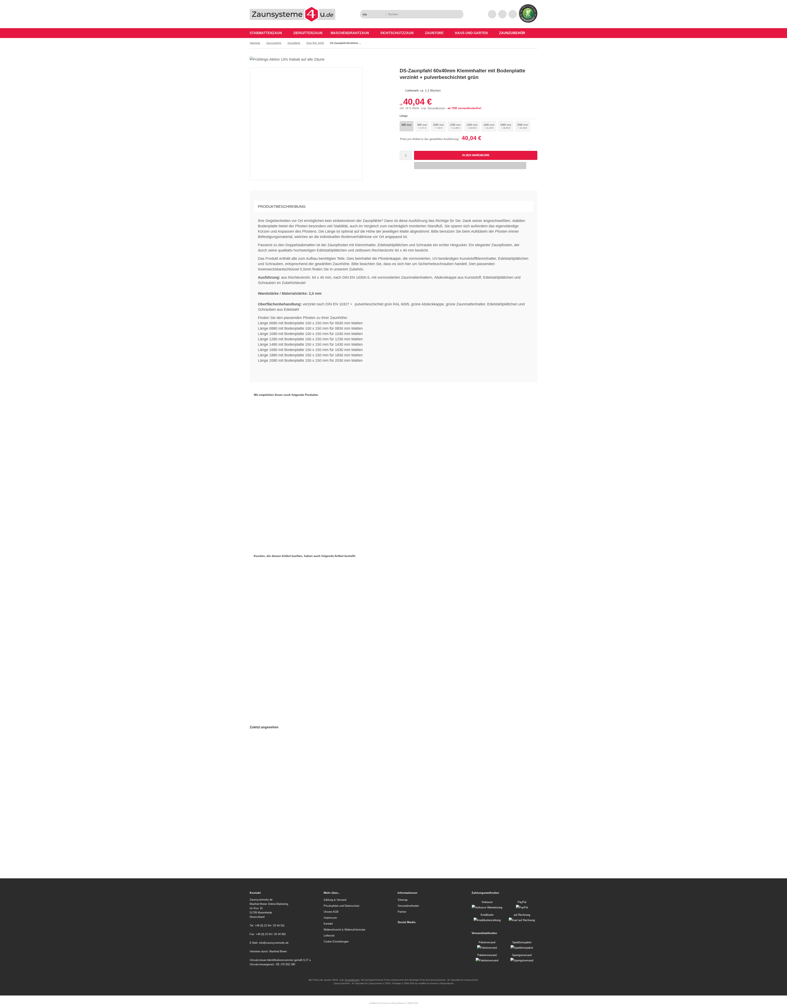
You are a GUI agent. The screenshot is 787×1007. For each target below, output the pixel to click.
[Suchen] (459, 14)
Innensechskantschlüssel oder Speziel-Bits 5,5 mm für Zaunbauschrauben (310, 516)
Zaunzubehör (512, 33)
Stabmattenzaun (266, 33)
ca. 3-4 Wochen (281, 678)
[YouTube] (400, 930)
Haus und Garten (471, 33)
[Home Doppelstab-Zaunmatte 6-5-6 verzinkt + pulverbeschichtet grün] (306, 616)
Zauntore (434, 33)
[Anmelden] (492, 14)
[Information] (452, 14)
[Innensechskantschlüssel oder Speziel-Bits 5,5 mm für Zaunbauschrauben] (310, 459)
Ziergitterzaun (307, 33)
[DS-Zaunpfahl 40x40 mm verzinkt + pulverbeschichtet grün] (404, 609)
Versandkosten (436, 108)
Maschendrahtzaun (350, 33)
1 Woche (277, 525)
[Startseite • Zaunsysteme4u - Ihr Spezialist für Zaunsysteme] (292, 20)
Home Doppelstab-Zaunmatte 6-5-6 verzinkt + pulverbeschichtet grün (306, 670)
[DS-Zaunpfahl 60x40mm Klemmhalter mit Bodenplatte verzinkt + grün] (302, 788)
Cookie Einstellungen (336, 941)
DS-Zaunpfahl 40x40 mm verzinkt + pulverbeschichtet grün (404, 655)
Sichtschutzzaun (397, 33)
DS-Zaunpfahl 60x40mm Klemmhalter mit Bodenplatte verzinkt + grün (302, 841)
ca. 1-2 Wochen (430, 90)
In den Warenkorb (475, 155)
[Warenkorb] (502, 14)
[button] (373, 14)
